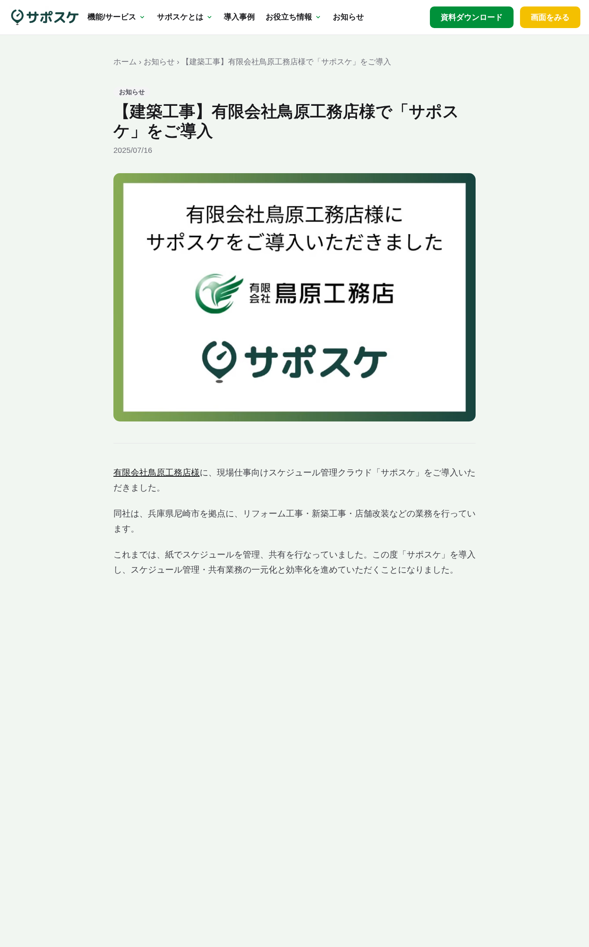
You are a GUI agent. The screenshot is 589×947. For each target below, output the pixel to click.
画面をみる (550, 17)
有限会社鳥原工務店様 (156, 472)
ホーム (125, 61)
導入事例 (239, 17)
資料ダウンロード (472, 17)
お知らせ (348, 17)
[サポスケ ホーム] (45, 17)
